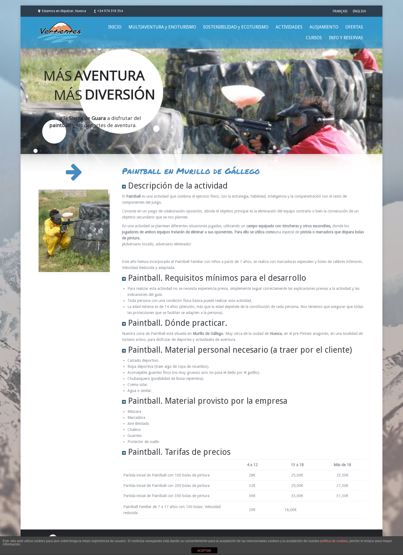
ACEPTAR (204, 550)
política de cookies (334, 541)
